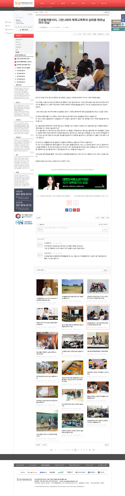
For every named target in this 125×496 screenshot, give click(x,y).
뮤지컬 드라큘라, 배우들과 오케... (22, 167)
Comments (40, 239)
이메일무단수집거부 (59, 465)
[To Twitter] (70, 209)
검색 (105, 270)
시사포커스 (18, 44)
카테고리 (53, 3)
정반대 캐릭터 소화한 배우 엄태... (22, 178)
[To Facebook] (67, 209)
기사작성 (93, 3)
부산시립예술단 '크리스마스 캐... (22, 168)
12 (72, 450)
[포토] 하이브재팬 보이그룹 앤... (22, 165)
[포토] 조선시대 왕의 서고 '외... (21, 97)
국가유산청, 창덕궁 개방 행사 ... (22, 92)
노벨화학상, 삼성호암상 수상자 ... (22, 145)
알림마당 (63, 3)
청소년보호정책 (20, 465)
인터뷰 (17, 52)
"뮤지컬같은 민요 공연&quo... (21, 162)
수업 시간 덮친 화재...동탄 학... (21, 123)
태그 (107, 444)
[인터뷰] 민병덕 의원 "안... (20, 181)
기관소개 (73, 3)
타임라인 (42, 3)
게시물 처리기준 (89, 465)
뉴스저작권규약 (32, 465)
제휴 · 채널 (103, 3)
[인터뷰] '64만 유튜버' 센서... (24, 64)
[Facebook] (123, 20)
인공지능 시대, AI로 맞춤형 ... (24, 67)
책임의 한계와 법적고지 (74, 465)
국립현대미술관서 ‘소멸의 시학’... (22, 88)
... (58, 450)
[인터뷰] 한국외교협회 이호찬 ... (22, 180)
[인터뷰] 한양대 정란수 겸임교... (22, 183)
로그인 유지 (20, 17)
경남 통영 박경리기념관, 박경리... (22, 98)
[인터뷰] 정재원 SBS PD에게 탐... (22, 177)
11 (69, 450)
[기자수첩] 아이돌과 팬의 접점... (22, 132)
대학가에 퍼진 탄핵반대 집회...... (22, 129)
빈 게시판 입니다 (21, 70)
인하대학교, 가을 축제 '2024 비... (22, 113)
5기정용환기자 (47, 243)
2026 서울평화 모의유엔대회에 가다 (23, 142)
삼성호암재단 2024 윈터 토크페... (22, 149)
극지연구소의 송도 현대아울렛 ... (22, 146)
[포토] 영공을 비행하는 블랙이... (22, 158)
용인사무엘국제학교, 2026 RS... (24, 61)
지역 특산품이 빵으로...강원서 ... (22, 94)
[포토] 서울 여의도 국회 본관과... (22, 127)
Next (93, 450)
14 (78, 450)
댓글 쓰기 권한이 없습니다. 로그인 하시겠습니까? (56, 227)
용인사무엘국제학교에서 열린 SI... (22, 107)
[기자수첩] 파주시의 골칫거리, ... (22, 124)
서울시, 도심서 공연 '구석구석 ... (22, 159)
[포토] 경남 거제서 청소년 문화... (22, 161)
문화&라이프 (19, 39)
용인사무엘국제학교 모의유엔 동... (22, 108)
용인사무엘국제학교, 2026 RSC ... (22, 105)
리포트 (83, 3)
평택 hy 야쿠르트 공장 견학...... (22, 151)
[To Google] (74, 209)
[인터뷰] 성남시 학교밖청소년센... (22, 184)
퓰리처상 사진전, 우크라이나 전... (22, 130)
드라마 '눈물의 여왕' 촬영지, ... (21, 91)
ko (123, 16)
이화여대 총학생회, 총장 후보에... (22, 116)
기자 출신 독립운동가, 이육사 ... (22, 89)
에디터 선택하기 (104, 224)
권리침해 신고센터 (102, 465)
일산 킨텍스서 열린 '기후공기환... (22, 148)
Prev (51, 450)
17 (86, 450)
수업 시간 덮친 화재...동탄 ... (23, 58)
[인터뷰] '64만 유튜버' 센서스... (22, 175)
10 (66, 450)
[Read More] (47, 291)
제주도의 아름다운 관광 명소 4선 (22, 95)
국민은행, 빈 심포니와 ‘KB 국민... (22, 164)
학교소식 (18, 42)
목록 (39, 217)
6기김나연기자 (47, 253)
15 (81, 450)
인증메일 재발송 (20, 23)
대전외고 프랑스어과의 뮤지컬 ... (22, 111)
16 (83, 450)
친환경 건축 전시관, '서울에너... (22, 133)
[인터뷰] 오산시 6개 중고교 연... (22, 186)
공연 (17, 49)
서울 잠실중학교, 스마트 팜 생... (22, 114)
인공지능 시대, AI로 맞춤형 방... (22, 140)
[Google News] (123, 24)
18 (89, 450)
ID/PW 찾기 (19, 21)
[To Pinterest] (78, 209)
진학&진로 (18, 47)
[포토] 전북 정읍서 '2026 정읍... (22, 143)
